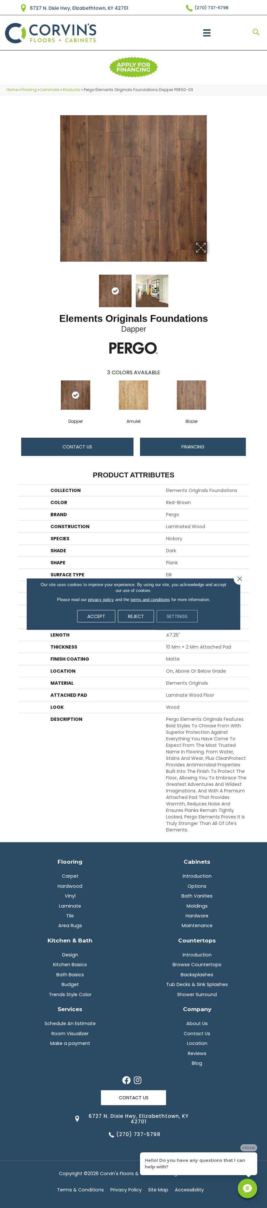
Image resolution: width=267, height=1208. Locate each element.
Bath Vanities (197, 896)
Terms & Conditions (80, 1190)
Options (197, 886)
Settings (177, 616)
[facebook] (126, 1081)
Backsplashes (197, 974)
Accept (96, 616)
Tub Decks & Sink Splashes (197, 984)
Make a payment (70, 1043)
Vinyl (70, 896)
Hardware (197, 916)
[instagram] (137, 1081)
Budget (70, 984)
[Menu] (207, 33)
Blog (197, 1063)
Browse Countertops (197, 964)
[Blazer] (191, 395)
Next (211, 287)
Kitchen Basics (70, 964)
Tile (70, 916)
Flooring (29, 89)
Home (12, 89)
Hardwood (70, 886)
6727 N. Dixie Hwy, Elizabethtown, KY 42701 (79, 8)
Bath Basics (70, 974)
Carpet (70, 876)
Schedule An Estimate (70, 1023)
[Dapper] (76, 395)
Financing (192, 447)
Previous (55, 287)
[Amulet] (133, 395)
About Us (197, 1023)
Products (71, 89)
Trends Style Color (70, 994)
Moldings (197, 906)
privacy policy (101, 599)
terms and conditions (150, 599)
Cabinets (197, 861)
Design (70, 955)
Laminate (49, 89)
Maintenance (197, 925)
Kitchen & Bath (70, 940)
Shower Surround (197, 994)
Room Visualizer (70, 1033)
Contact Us (77, 447)
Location (197, 1043)
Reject (136, 616)
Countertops (197, 940)
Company (197, 1009)
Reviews (197, 1053)
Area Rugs (70, 925)
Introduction (197, 876)
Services (70, 1009)
